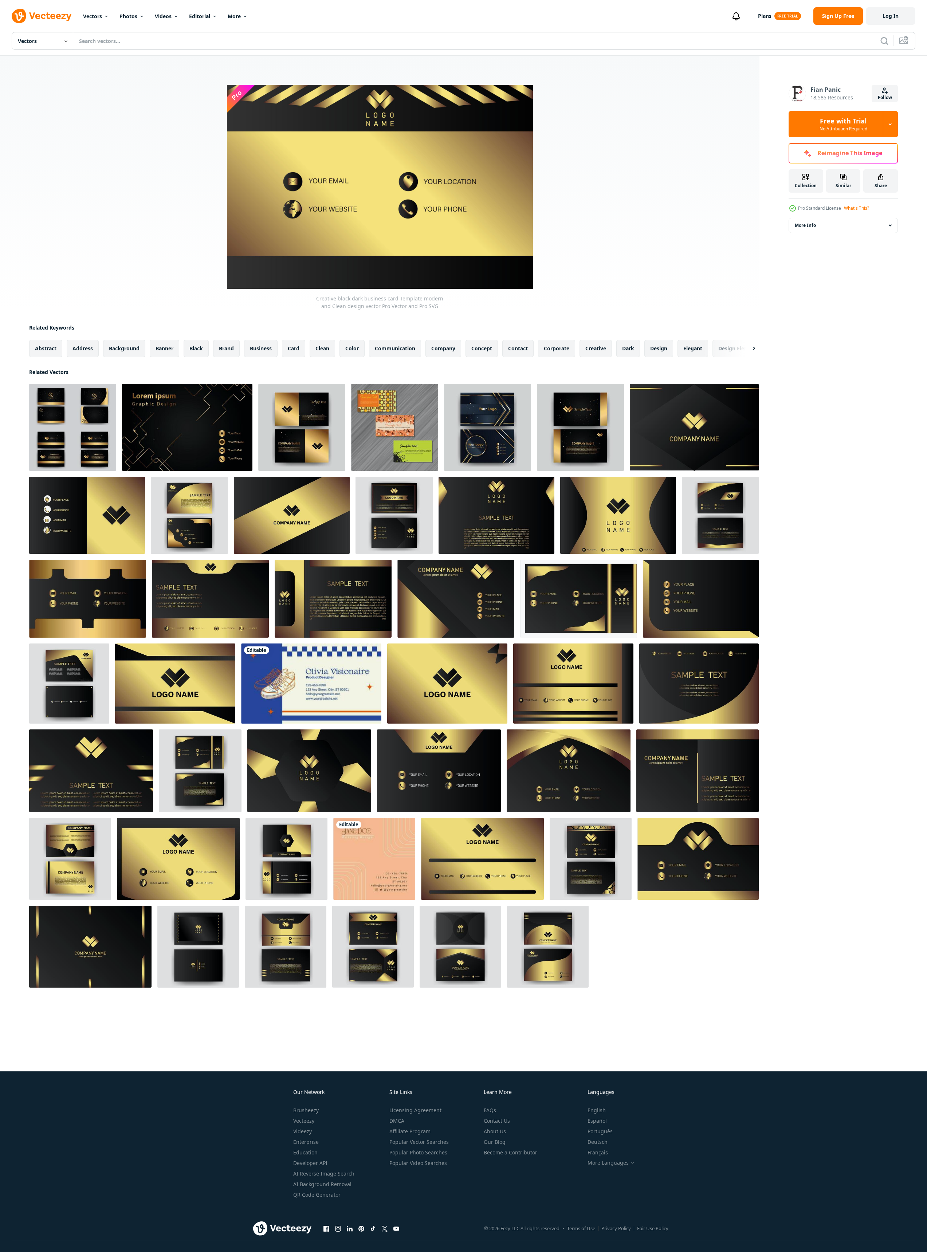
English (597, 1110)
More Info (805, 225)
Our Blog (495, 1141)
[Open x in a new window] (385, 1228)
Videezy (302, 1131)
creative (595, 348)
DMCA (396, 1120)
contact (518, 348)
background (124, 348)
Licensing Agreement (415, 1110)
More (234, 16)
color (352, 348)
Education (305, 1152)
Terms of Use (581, 1228)
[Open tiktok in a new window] (373, 1228)
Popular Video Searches (418, 1163)
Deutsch (598, 1141)
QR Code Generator (317, 1194)
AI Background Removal (322, 1184)
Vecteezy (303, 1120)
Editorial (199, 16)
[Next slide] (747, 348)
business (261, 348)
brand (226, 348)
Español (597, 1120)
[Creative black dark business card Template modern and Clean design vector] (72, 427)
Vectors (92, 16)
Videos (163, 16)
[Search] (884, 40)
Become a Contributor (510, 1152)
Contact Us (497, 1120)
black (196, 348)
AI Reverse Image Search (323, 1173)
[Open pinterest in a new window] (361, 1228)
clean (322, 348)
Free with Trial (843, 124)
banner (164, 348)
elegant (692, 348)
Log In (891, 15)
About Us (495, 1131)
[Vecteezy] (41, 16)
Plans (764, 15)
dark (628, 348)
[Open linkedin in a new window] (350, 1228)
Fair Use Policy (652, 1228)
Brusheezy (306, 1110)
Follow (885, 97)
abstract (45, 348)
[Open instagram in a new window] (338, 1228)
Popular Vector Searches (419, 1141)
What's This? (856, 208)
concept (481, 348)
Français (598, 1152)
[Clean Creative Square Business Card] (374, 859)
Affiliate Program (410, 1131)
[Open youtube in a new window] (396, 1228)
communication (395, 348)
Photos (128, 16)
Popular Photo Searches (418, 1152)
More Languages (608, 1163)
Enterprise (306, 1141)
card (293, 348)
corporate (556, 348)
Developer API (310, 1163)
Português (600, 1131)
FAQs (490, 1110)
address (82, 348)
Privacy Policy (616, 1228)
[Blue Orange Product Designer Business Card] (311, 683)
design (658, 348)
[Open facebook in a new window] (326, 1228)
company (443, 348)
